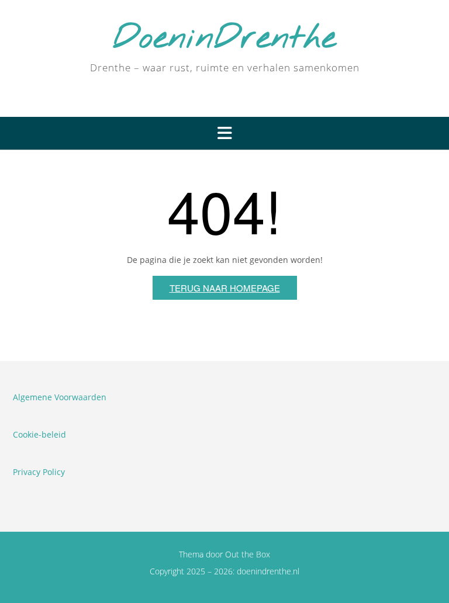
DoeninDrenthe (224, 39)
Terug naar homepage (225, 288)
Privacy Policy (39, 471)
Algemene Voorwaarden (59, 397)
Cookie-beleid (39, 434)
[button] (224, 133)
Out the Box (247, 554)
